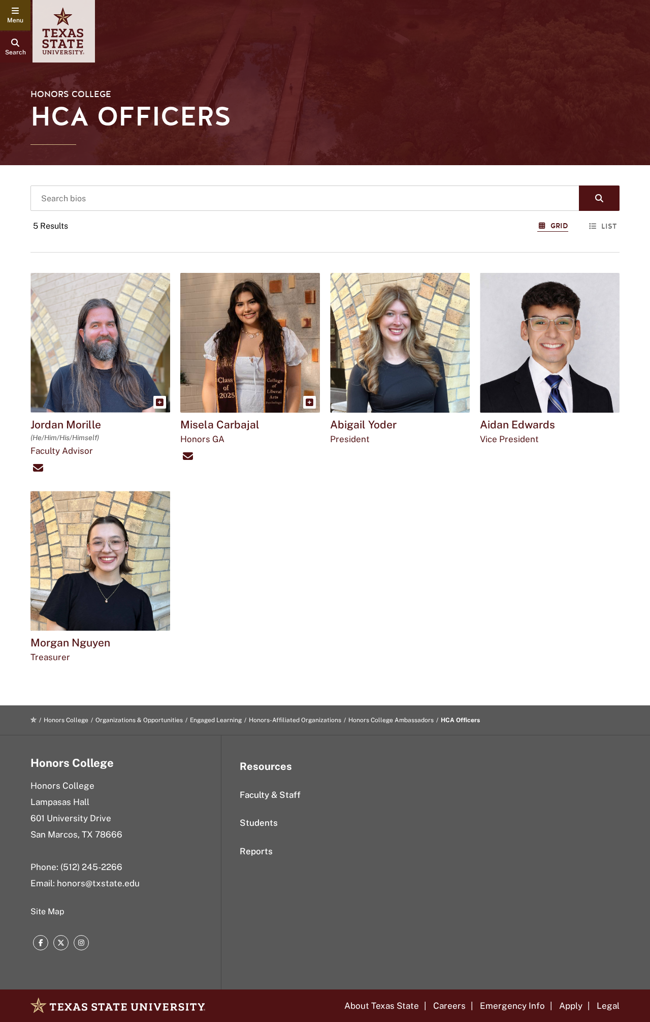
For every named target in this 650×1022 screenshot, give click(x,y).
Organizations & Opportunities (139, 720)
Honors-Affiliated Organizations (295, 720)
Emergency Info (512, 1006)
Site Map (47, 911)
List (609, 226)
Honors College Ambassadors (391, 720)
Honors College (70, 94)
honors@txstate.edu (98, 883)
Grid (559, 226)
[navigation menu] (15, 15)
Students (259, 823)
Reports (256, 851)
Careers (449, 1006)
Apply (570, 1006)
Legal (608, 1006)
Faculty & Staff (270, 795)
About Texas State (381, 1006)
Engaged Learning (216, 720)
